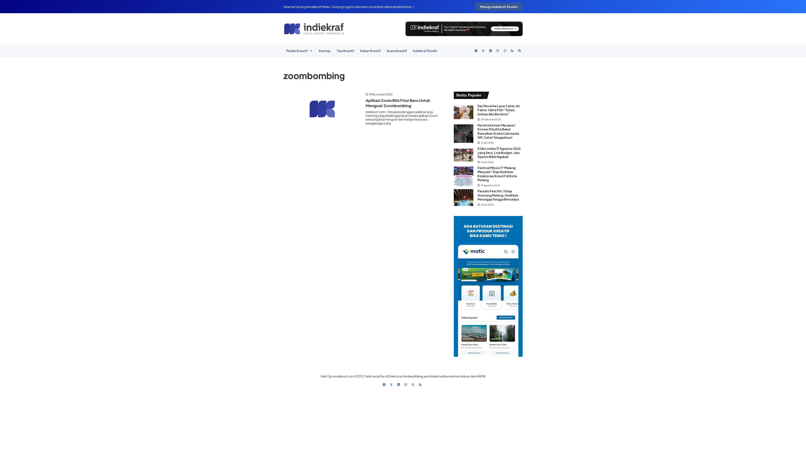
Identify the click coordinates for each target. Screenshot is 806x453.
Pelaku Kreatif (297, 51)
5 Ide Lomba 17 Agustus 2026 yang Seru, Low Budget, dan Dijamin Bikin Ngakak (499, 153)
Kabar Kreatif (370, 51)
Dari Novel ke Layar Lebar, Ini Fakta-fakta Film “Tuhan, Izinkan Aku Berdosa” (499, 110)
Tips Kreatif (345, 51)
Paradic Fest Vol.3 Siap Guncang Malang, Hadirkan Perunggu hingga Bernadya (498, 195)
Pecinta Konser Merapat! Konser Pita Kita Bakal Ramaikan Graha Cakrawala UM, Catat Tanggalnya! (498, 131)
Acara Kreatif (397, 51)
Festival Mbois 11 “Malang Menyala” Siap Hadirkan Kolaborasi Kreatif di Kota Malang (497, 174)
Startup (325, 51)
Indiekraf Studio (425, 51)
